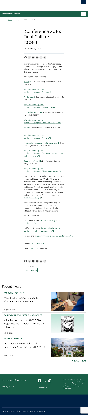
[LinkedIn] (33, 58)
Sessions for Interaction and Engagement (40, 143)
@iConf (33, 249)
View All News (79, 361)
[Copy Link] (41, 58)
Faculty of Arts (8, 387)
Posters (27, 128)
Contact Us (42, 388)
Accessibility (41, 411)
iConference (37, 244)
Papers (26, 82)
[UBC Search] (83, 2)
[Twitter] (29, 58)
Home (3, 19)
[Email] (37, 58)
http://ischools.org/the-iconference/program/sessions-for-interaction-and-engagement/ (43, 153)
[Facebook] (25, 58)
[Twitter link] (45, 382)
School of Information (11, 14)
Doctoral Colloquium (32, 112)
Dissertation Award (32, 161)
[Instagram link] (50, 382)
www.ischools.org (31, 198)
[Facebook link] (40, 382)
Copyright (32, 411)
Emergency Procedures (9, 411)
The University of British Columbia (37, 4)
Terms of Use (23, 411)
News (10, 20)
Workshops (28, 97)
